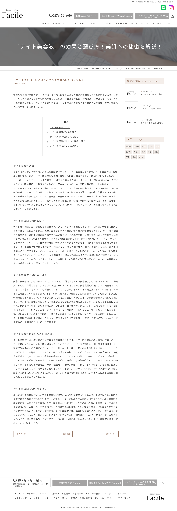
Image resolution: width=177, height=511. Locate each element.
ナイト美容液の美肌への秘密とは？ (67, 141)
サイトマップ (124, 498)
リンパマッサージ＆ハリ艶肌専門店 (151, 16)
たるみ (136, 152)
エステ (136, 146)
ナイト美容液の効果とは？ (63, 132)
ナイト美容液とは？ (60, 128)
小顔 (149, 152)
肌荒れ (128, 152)
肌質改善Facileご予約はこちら (116, 16)
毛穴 (143, 152)
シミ (151, 146)
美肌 (156, 152)
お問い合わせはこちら (86, 16)
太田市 (128, 146)
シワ (157, 146)
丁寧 (127, 157)
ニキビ (141, 157)
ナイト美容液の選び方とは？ (64, 137)
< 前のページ (20, 433)
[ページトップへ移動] (161, 482)
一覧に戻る (65, 433)
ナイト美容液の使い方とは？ (64, 146)
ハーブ (144, 146)
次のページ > (111, 433)
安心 (134, 157)
